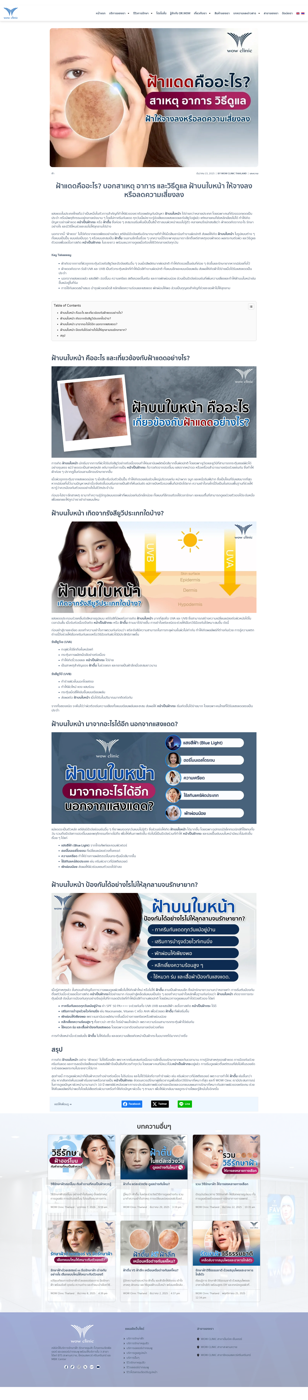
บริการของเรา (117, 13)
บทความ (254, 173)
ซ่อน (251, 306)
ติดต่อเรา (287, 13)
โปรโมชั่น (161, 13)
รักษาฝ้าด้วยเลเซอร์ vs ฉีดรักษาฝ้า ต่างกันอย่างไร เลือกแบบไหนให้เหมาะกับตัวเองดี (78, 1272)
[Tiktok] (257, 3)
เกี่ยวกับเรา (200, 13)
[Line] (289, 1381)
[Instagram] (244, 3)
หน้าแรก (101, 13)
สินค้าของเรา (222, 13)
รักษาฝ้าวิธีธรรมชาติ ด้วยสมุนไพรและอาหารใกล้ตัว (224, 1272)
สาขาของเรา (271, 13)
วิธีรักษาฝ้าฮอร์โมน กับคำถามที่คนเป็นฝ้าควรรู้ (81, 1184)
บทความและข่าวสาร (244, 13)
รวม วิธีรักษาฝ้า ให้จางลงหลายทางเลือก (222, 1184)
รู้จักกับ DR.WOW (180, 13)
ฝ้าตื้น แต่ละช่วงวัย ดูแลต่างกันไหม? (146, 1184)
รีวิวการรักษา (141, 13)
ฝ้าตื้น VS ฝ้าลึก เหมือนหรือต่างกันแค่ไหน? (150, 1270)
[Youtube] (249, 3)
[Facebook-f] (240, 3)
